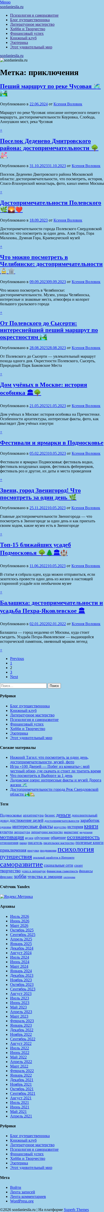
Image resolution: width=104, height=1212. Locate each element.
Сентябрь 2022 (22, 1039)
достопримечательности (61, 821)
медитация (86, 832)
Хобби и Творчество (27, 29)
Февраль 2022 (22, 1071)
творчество (10, 870)
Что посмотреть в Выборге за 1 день (41, 775)
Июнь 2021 (19, 1107)
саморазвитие (21, 864)
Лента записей (22, 1192)
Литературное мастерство (32, 24)
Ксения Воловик (68, 104)
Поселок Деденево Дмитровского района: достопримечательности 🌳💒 (49, 148)
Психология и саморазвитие (34, 15)
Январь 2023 (21, 1025)
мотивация (12, 837)
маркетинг (71, 832)
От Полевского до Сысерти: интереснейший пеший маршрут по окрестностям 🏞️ (49, 330)
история (75, 826)
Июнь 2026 (19, 921)
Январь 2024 (21, 971)
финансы (86, 871)
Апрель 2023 (21, 1012)
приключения (13, 850)
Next (14, 677)
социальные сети (58, 865)
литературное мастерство (47, 832)
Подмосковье (11, 815)
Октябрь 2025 (22, 930)
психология (76, 849)
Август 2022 (21, 1043)
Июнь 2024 (19, 962)
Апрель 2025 (21, 939)
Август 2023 (21, 993)
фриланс (6, 877)
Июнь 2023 (19, 1003)
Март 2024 (19, 966)
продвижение (48, 850)
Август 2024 (21, 953)
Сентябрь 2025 (22, 934)
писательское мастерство (58, 842)
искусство (60, 827)
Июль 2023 (19, 998)
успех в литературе (34, 871)
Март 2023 (19, 1016)
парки (23, 842)
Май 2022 (18, 1057)
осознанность (83, 837)
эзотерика (69, 877)
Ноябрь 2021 (21, 1084)
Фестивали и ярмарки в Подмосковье (51, 442)
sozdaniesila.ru (11, 7)
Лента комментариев (28, 1196)
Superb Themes (76, 1209)
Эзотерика (19, 42)
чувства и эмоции (45, 876)
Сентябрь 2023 (22, 989)
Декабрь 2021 (21, 1080)
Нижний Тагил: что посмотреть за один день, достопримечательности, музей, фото (49, 759)
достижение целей (26, 820)
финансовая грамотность (62, 871)
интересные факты (32, 826)
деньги (63, 814)
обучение (42, 838)
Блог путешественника (30, 20)
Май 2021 (18, 1111)
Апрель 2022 (21, 1061)
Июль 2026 (19, 916)
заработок (89, 820)
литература (22, 832)
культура (6, 832)
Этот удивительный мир (31, 47)
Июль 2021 (19, 1102)
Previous (17, 658)
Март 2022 (19, 1066)
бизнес (50, 815)
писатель (35, 843)
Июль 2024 (19, 957)
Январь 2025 (21, 944)
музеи (29, 838)
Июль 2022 (19, 1048)
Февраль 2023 (22, 1021)
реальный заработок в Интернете (53, 857)
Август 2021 (21, 1098)
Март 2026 (19, 925)
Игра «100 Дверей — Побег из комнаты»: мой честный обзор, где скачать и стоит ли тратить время (55, 768)
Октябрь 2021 (22, 1089)
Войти (15, 1187)
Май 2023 (18, 1007)
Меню (5, 2)
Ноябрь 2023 (21, 980)
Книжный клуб (23, 38)
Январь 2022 (21, 1075)
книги (91, 826)
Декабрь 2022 (21, 1030)
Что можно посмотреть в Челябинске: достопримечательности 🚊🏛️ (51, 264)
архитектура (33, 815)
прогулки (33, 850)
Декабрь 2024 (21, 948)
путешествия (16, 856)
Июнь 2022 (19, 1052)
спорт (78, 865)
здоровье (5, 827)
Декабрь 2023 (21, 975)
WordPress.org (22, 1201)
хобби (20, 876)
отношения (9, 843)
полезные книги (89, 842)
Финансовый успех (27, 33)
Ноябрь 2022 (21, 1034)
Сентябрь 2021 (22, 1093)
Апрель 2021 (21, 1116)
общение (58, 837)
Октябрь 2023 (22, 984)
